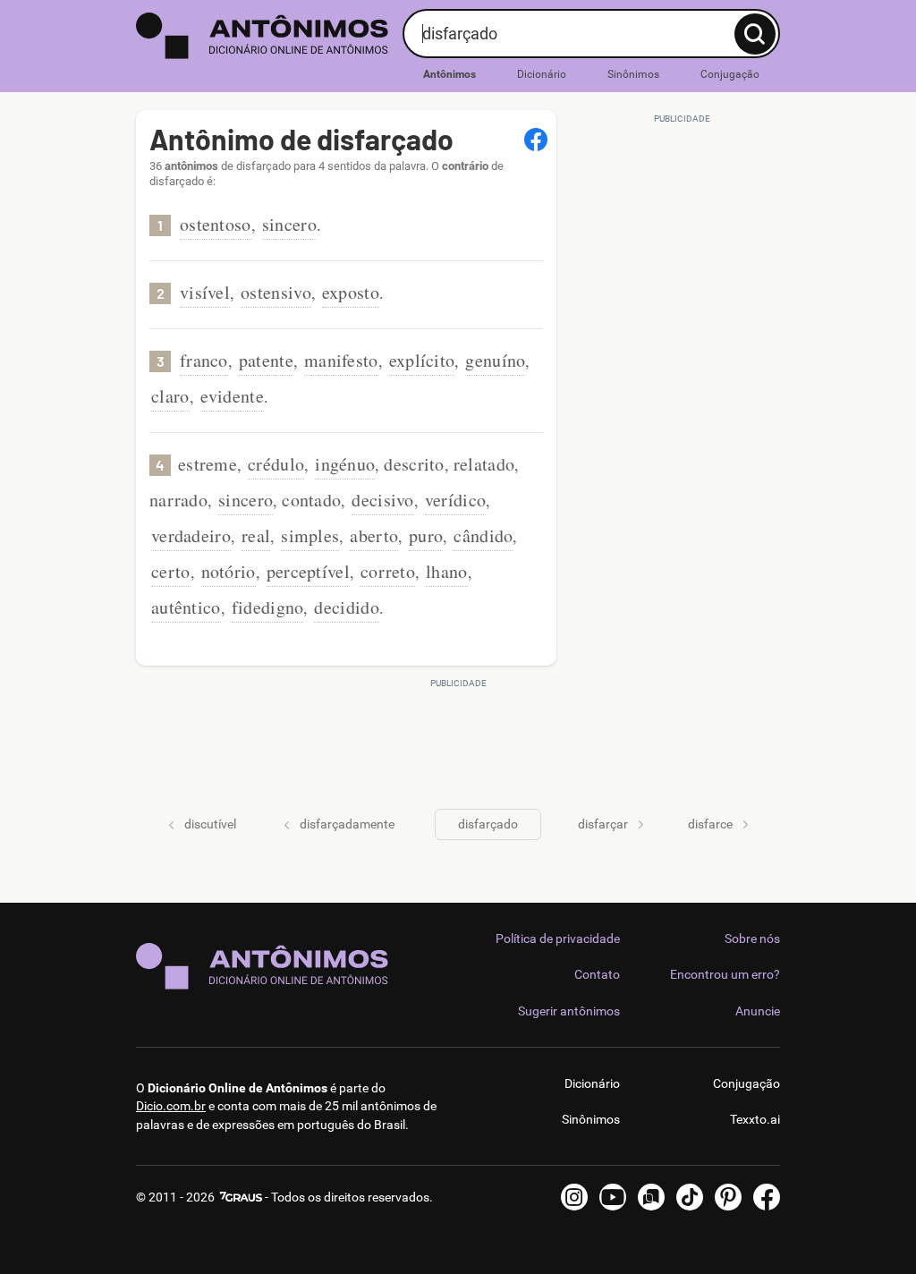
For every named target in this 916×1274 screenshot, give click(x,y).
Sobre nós (752, 938)
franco (204, 360)
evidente (232, 396)
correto (387, 571)
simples (310, 535)
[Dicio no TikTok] (689, 1197)
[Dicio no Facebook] (766, 1197)
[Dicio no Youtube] (612, 1197)
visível (205, 292)
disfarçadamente (347, 824)
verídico (455, 500)
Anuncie (757, 1011)
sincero (289, 224)
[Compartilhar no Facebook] (535, 139)
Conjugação (729, 74)
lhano (447, 571)
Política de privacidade (558, 938)
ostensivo (276, 292)
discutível (210, 824)
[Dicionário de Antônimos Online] (262, 36)
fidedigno (268, 607)
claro (170, 396)
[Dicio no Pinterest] (728, 1197)
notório (228, 571)
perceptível (308, 571)
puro (426, 535)
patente (266, 360)
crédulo (276, 464)
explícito (422, 360)
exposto (350, 292)
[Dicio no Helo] (651, 1197)
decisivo (382, 500)
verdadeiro (191, 535)
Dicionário (541, 74)
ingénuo (345, 464)
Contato (597, 974)
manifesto (341, 360)
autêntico (186, 607)
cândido (483, 535)
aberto (374, 535)
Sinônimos (633, 74)
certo (171, 571)
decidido (346, 607)
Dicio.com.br (171, 1106)
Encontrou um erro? (725, 974)
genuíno (495, 360)
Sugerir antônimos (569, 1011)
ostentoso (215, 224)
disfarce (710, 824)
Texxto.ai (755, 1119)
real (256, 535)
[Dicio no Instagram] (574, 1197)
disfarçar (603, 824)
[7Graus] (239, 1197)
